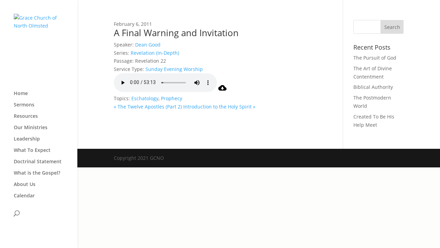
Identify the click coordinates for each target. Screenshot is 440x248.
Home (21, 93)
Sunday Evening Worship (174, 69)
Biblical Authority (373, 87)
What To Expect (32, 150)
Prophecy (171, 98)
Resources (26, 116)
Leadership (27, 139)
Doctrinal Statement (38, 162)
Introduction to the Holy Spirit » (219, 106)
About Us (24, 184)
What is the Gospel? (37, 173)
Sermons (24, 105)
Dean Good (148, 44)
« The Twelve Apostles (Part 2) (148, 106)
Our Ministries (30, 128)
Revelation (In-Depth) (155, 53)
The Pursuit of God (374, 57)
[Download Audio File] (222, 90)
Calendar (24, 196)
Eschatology (144, 98)
